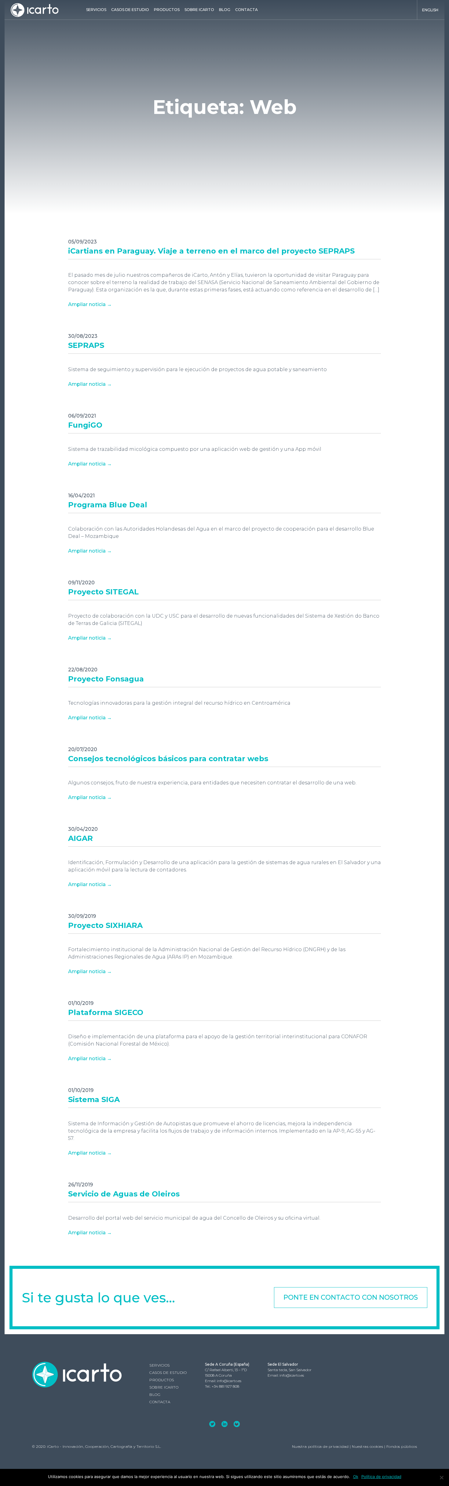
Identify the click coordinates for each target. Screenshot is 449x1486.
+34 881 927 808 (225, 1386)
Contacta (246, 9)
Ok (355, 1476)
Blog (224, 9)
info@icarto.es (229, 1380)
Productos (167, 9)
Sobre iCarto (199, 9)
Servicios (96, 9)
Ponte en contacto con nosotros (350, 1297)
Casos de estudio (130, 9)
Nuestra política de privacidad (320, 1446)
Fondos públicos (401, 1446)
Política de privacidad (381, 1476)
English (430, 10)
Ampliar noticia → (90, 304)
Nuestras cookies (367, 1446)
